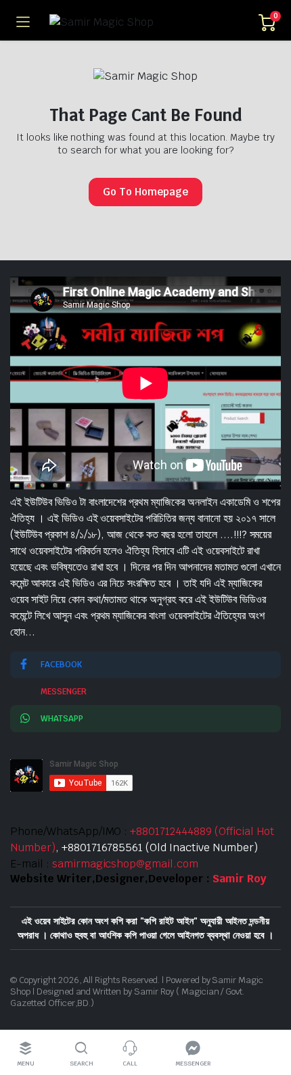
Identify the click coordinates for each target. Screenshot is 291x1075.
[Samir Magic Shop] (144, 22)
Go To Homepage (145, 191)
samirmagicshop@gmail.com (125, 864)
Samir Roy (239, 878)
